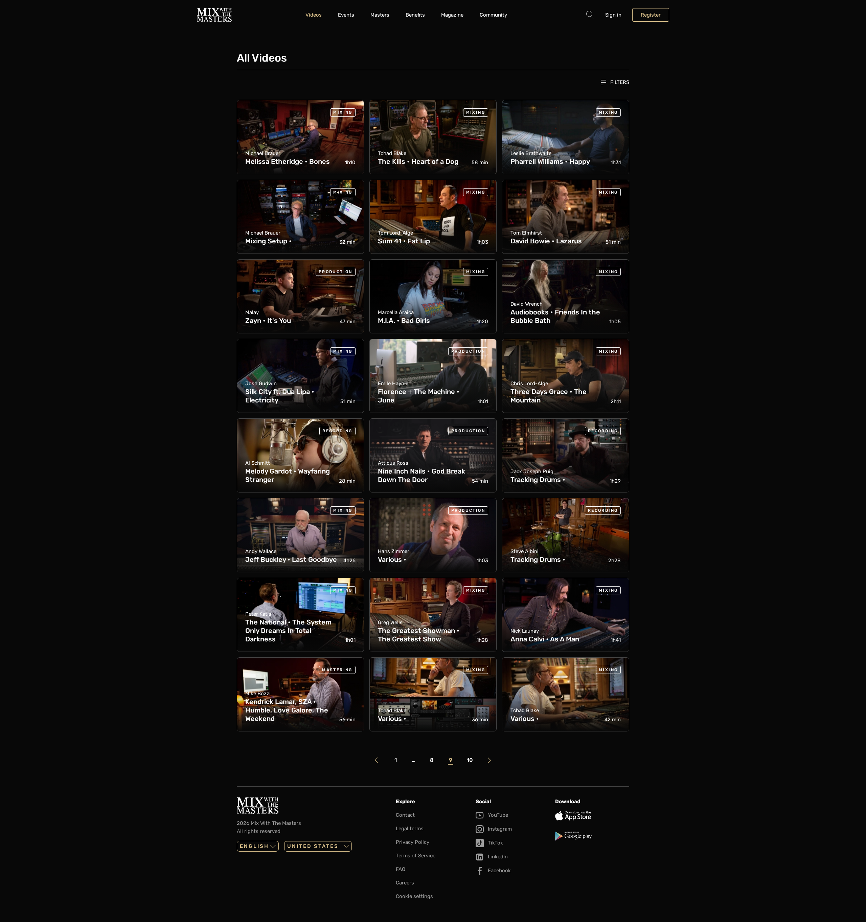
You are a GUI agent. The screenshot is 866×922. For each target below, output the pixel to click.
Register (651, 15)
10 (470, 759)
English (254, 846)
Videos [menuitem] (313, 15)
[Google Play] (592, 836)
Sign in (613, 15)
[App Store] (592, 815)
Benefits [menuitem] (415, 15)
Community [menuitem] (493, 15)
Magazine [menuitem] (452, 15)
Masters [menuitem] (379, 15)
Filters (619, 82)
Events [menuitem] (346, 15)
